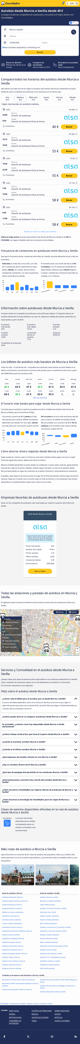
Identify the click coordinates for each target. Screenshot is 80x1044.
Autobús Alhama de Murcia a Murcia (15, 901)
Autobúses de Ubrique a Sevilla (51, 953)
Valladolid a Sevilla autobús (49, 965)
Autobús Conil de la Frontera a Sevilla (53, 908)
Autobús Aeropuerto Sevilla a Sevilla (53, 992)
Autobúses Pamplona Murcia (12, 950)
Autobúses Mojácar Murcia (11, 942)
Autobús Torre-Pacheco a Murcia (13, 961)
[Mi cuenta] (63, 3)
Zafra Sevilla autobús (47, 968)
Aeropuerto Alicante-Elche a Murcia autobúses (18, 980)
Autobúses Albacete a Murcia (12, 897)
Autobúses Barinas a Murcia (12, 908)
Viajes (34, 1021)
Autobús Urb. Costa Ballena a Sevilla (53, 957)
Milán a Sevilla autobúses (49, 942)
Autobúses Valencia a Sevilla (50, 961)
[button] (46, 649)
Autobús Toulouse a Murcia (11, 965)
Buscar (69, 126)
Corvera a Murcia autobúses (12, 923)
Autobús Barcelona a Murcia (12, 905)
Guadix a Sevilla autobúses (49, 916)
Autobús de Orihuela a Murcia (12, 946)
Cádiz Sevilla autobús (47, 905)
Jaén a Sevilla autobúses (48, 923)
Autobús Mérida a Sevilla (49, 938)
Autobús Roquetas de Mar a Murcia (14, 953)
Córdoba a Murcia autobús (11, 920)
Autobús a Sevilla (46, 1004)
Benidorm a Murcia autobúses (12, 912)
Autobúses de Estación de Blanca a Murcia (17, 931)
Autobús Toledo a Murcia (11, 957)
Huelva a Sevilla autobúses (49, 920)
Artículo (58, 1017)
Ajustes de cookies (40, 1017)
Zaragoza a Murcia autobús (11, 968)
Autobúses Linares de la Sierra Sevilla (53, 931)
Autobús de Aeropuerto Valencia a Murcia (17, 989)
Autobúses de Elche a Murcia (12, 927)
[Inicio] (30, 3)
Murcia (61, 612)
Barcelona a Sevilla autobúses (50, 901)
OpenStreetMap (68, 655)
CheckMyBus (4, 1004)
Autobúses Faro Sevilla (48, 912)
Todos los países (62, 1021)
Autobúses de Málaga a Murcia (13, 938)
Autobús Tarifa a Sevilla (48, 950)
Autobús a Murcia (33, 1004)
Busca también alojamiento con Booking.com (22, 47)
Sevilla (73, 612)
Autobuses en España (17, 1004)
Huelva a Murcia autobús (11, 935)
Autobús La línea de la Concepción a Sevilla (55, 927)
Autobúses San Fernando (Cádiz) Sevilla (54, 946)
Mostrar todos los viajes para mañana (41, 231)
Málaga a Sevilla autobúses (49, 935)
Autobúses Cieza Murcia (10, 916)
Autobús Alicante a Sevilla (49, 897)
